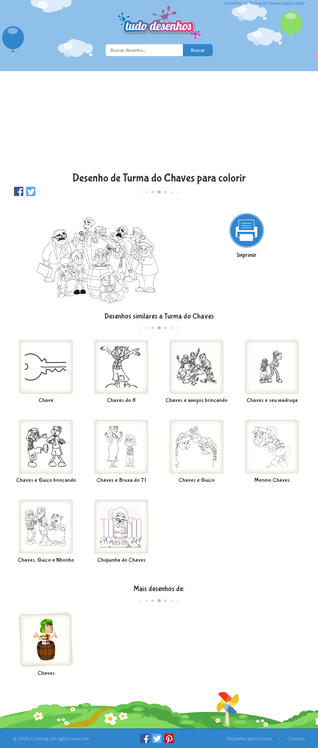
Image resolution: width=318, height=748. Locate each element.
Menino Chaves (272, 480)
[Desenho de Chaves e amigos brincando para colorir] (197, 367)
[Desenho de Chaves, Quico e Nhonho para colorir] (46, 527)
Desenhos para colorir (249, 738)
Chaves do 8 (121, 400)
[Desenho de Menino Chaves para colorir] (272, 447)
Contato (296, 738)
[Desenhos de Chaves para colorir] (46, 640)
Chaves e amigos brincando (197, 400)
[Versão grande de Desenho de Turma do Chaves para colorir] (96, 253)
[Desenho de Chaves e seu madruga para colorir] (272, 367)
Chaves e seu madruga (272, 400)
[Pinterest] (169, 741)
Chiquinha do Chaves (121, 560)
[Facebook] (145, 741)
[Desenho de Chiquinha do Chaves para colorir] (122, 527)
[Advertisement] (159, 122)
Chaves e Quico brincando (46, 480)
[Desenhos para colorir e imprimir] (159, 23)
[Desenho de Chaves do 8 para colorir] (122, 367)
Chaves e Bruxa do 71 (121, 480)
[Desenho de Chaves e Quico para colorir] (197, 447)
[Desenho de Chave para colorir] (46, 367)
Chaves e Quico (197, 480)
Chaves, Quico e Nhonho (46, 560)
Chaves (46, 673)
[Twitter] (157, 741)
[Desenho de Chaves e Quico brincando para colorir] (46, 447)
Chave (46, 400)
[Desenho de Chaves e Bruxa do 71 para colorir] (122, 447)
